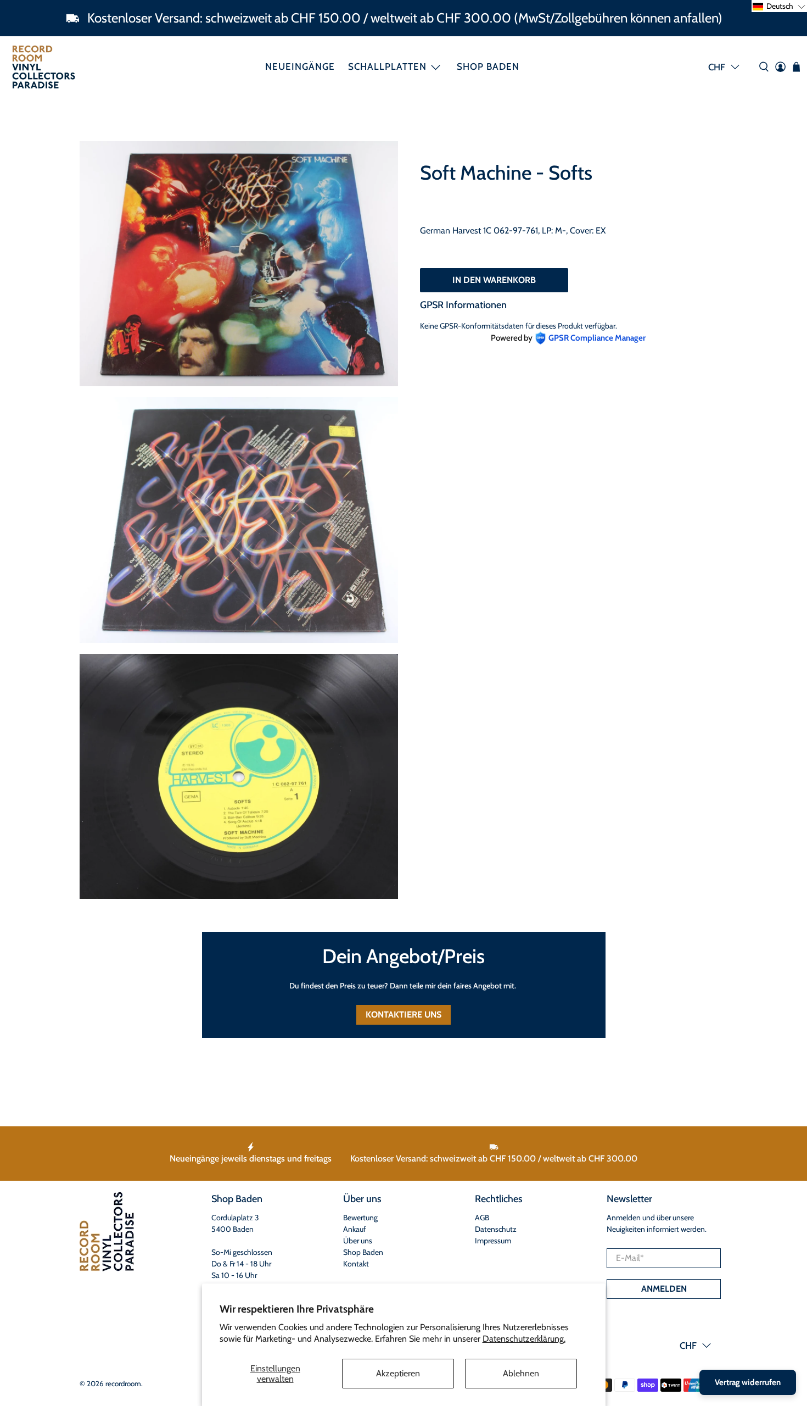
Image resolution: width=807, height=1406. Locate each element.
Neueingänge (300, 66)
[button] (779, 6)
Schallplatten (387, 66)
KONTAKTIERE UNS (403, 1014)
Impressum (493, 1241)
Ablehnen (521, 1373)
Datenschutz (496, 1229)
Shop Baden (488, 66)
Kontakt (356, 1264)
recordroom (123, 1383)
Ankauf (354, 1229)
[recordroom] (43, 66)
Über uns (357, 1241)
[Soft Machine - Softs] (239, 263)
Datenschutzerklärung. (524, 1338)
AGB (482, 1217)
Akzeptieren (398, 1373)
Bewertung (360, 1217)
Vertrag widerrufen (748, 1382)
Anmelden (664, 1288)
